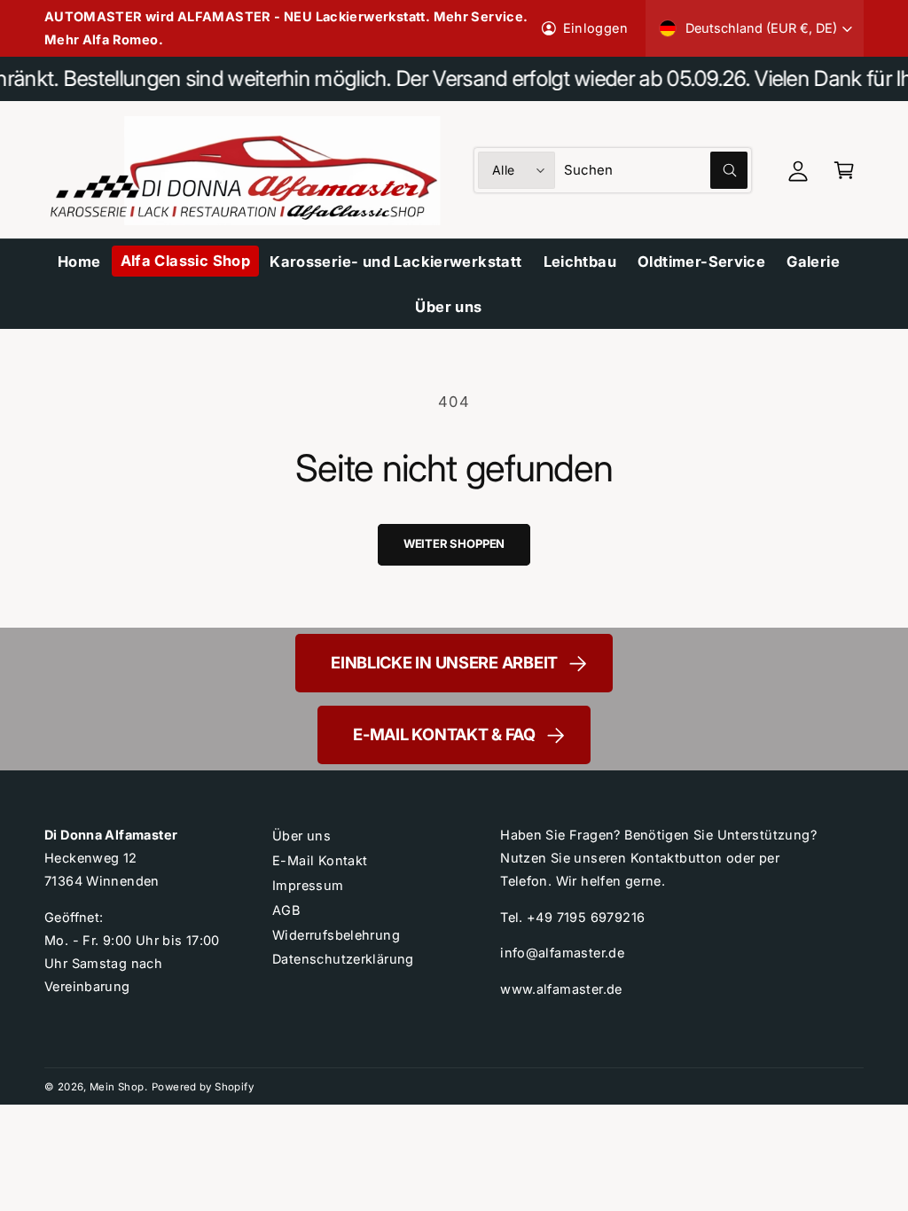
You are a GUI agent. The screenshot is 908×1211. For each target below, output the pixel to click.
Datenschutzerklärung (343, 958)
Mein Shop (117, 1087)
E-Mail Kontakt (319, 860)
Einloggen (595, 27)
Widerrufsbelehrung (336, 934)
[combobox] (656, 170)
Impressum (308, 885)
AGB (286, 910)
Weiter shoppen (454, 543)
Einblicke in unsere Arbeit (444, 662)
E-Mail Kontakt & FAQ (444, 734)
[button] (844, 170)
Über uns (301, 835)
